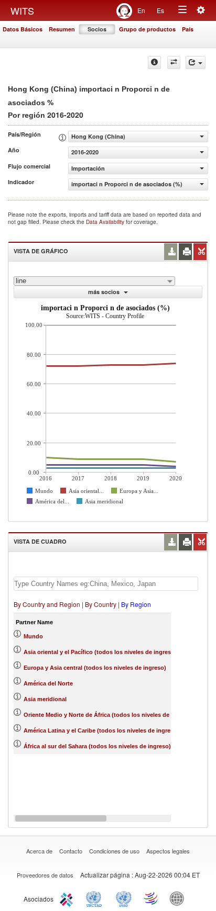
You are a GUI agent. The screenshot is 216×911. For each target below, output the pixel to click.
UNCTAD (95, 897)
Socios (97, 29)
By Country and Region (47, 604)
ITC (68, 897)
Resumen (62, 29)
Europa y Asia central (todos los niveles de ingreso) (95, 668)
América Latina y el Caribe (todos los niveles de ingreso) (101, 730)
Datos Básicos (22, 29)
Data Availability (106, 222)
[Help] (154, 62)
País (187, 29)
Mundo (33, 636)
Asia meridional (45, 699)
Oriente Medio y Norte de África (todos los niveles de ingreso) (109, 715)
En (141, 10)
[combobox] (94, 281)
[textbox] (106, 584)
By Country (100, 604)
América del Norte (48, 683)
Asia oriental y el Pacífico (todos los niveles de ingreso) (100, 652)
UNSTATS (123, 897)
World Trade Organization (151, 897)
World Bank (179, 897)
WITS (22, 10)
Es (160, 10)
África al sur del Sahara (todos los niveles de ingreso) (97, 746)
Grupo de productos (147, 29)
